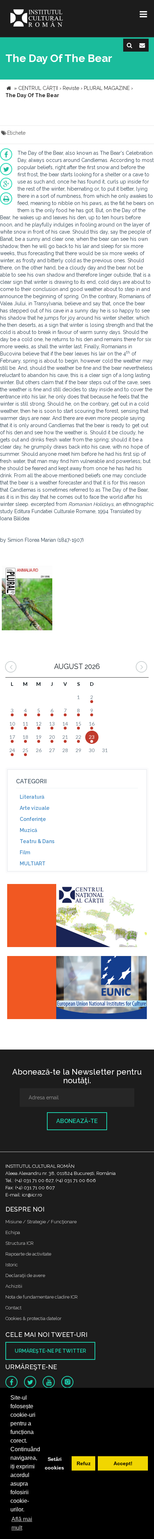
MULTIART (32, 863)
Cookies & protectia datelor (33, 1318)
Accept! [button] (123, 1463)
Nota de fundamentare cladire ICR (41, 1297)
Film (25, 852)
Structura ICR (19, 1243)
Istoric (11, 1264)
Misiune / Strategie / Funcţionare (41, 1221)
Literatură (32, 797)
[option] (27, 599)
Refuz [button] (84, 1463)
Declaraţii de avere (25, 1275)
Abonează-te (77, 1121)
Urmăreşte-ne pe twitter (50, 1351)
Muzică (28, 830)
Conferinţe (33, 819)
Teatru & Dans (37, 841)
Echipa (12, 1232)
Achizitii (13, 1286)
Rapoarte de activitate (28, 1254)
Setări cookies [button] (54, 1463)
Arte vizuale (34, 808)
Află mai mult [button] (21, 1523)
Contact (13, 1307)
